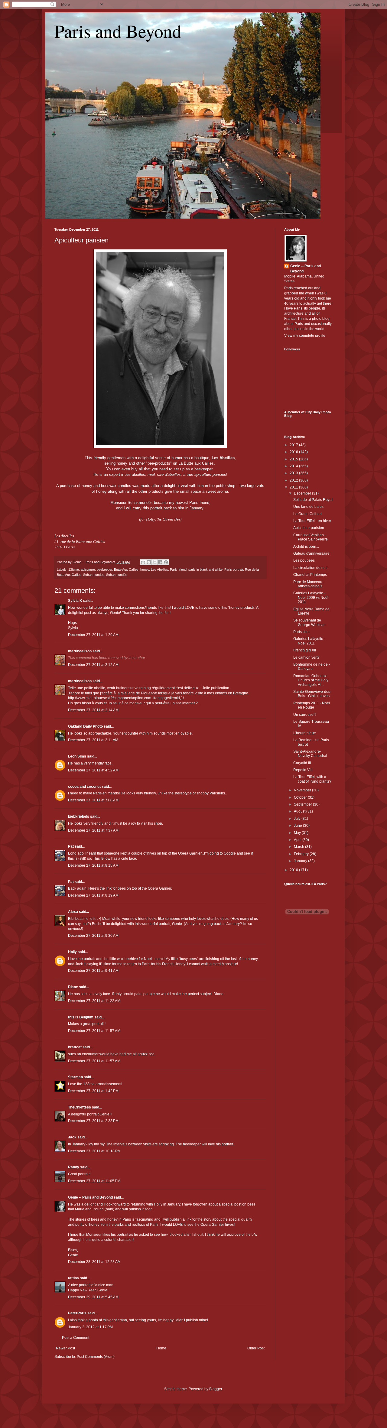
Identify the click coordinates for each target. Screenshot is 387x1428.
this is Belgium (80, 1017)
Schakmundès (116, 574)
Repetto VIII (302, 770)
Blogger (215, 1389)
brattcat (75, 1047)
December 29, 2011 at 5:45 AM (93, 1297)
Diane (73, 987)
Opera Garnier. (160, 888)
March (299, 847)
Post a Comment (75, 1338)
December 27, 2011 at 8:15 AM (93, 865)
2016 (294, 452)
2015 (294, 459)
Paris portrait (233, 569)
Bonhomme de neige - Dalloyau (311, 666)
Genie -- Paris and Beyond (90, 1197)
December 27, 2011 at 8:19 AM (93, 895)
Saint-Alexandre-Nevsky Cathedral (310, 753)
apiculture (88, 569)
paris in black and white (205, 569)
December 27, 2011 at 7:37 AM (93, 830)
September (303, 804)
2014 (294, 466)
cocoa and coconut (85, 786)
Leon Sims (77, 756)
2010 (294, 870)
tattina (73, 1278)
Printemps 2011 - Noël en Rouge (311, 705)
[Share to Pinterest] (166, 562)
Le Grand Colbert (307, 514)
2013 (294, 473)
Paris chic (301, 632)
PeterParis (77, 1313)
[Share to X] (154, 562)
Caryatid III (302, 763)
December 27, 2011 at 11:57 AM (94, 1031)
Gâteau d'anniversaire (311, 553)
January (301, 861)
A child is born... (306, 546)
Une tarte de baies (308, 507)
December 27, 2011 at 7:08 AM (93, 800)
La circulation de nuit (310, 568)
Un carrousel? (305, 714)
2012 (294, 480)
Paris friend (178, 569)
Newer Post (65, 1348)
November (303, 790)
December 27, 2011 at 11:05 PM (94, 1181)
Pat (71, 846)
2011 (294, 487)
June (298, 825)
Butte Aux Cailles (126, 569)
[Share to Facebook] (160, 562)
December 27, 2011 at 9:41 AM (93, 971)
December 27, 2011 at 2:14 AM (93, 710)
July (297, 818)
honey (144, 569)
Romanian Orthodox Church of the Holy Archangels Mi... (310, 680)
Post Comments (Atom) (96, 1357)
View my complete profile (304, 335)
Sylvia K (75, 601)
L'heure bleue (304, 733)
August (300, 811)
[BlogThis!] (149, 562)
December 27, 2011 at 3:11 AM (93, 740)
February (302, 854)
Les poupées (304, 560)
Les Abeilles (159, 569)
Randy (73, 1167)
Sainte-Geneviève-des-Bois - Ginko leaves (312, 694)
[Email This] (143, 562)
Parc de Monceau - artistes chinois (308, 584)
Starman (75, 1077)
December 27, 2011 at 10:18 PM (94, 1151)
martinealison (80, 651)
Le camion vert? (306, 657)
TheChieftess (79, 1107)
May (298, 833)
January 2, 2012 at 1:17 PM (90, 1327)
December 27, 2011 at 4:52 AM (93, 770)
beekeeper (104, 569)
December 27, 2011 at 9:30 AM (93, 935)
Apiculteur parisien (81, 240)
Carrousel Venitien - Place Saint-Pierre (310, 537)
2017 (294, 445)
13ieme (73, 569)
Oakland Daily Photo (85, 726)
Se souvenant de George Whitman (309, 622)
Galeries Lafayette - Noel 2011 (309, 641)
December (303, 493)
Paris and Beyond (117, 31)
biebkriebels (78, 816)
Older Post (256, 1348)
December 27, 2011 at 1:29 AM (93, 635)
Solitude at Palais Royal (313, 500)
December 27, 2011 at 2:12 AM (93, 665)
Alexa (73, 912)
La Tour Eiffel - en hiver (312, 521)
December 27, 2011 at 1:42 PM (93, 1091)
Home (161, 1348)
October (301, 797)
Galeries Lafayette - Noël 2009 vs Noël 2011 (310, 597)
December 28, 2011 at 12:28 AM (94, 1262)
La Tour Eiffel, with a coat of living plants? (312, 779)
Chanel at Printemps (310, 575)
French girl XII (304, 650)
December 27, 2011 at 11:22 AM (94, 1001)
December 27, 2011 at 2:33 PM (93, 1121)
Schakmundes (93, 574)
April (298, 840)
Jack (72, 1137)
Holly (72, 952)
